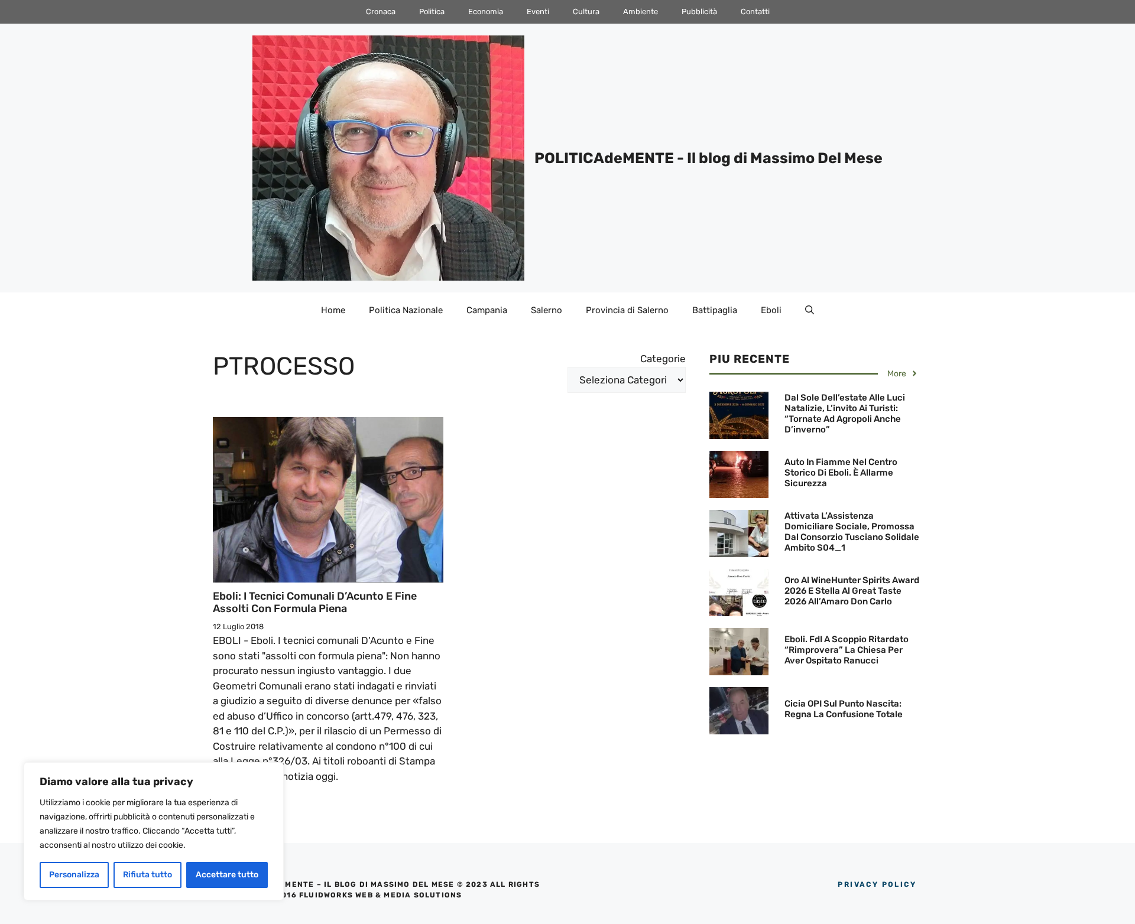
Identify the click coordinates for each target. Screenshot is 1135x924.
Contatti (755, 11)
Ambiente (640, 11)
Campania (486, 310)
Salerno (546, 310)
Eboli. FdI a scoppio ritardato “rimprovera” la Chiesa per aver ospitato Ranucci (846, 650)
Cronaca (380, 11)
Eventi (538, 11)
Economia (485, 11)
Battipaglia (714, 310)
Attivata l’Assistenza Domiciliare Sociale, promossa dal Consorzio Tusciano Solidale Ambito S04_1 (851, 531)
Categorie (663, 359)
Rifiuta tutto (147, 875)
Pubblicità (699, 11)
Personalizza (74, 875)
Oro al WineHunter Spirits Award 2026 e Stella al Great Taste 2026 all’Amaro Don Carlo (851, 591)
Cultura (586, 11)
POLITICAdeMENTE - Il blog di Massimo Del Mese (708, 158)
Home (333, 310)
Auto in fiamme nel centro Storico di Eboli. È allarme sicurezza (840, 473)
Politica (432, 11)
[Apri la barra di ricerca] (809, 310)
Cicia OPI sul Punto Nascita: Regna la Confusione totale (843, 709)
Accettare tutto (227, 875)
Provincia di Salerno (627, 310)
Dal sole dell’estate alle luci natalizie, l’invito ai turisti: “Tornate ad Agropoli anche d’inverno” (844, 413)
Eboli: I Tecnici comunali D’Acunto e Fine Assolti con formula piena (315, 603)
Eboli (771, 310)
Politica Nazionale (406, 310)
